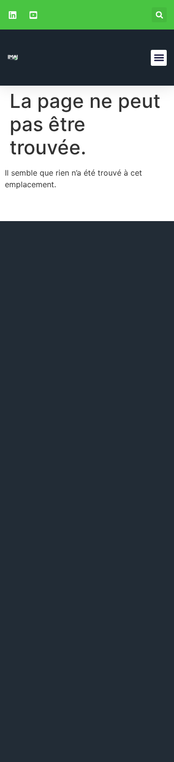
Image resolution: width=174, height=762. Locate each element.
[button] (159, 14)
